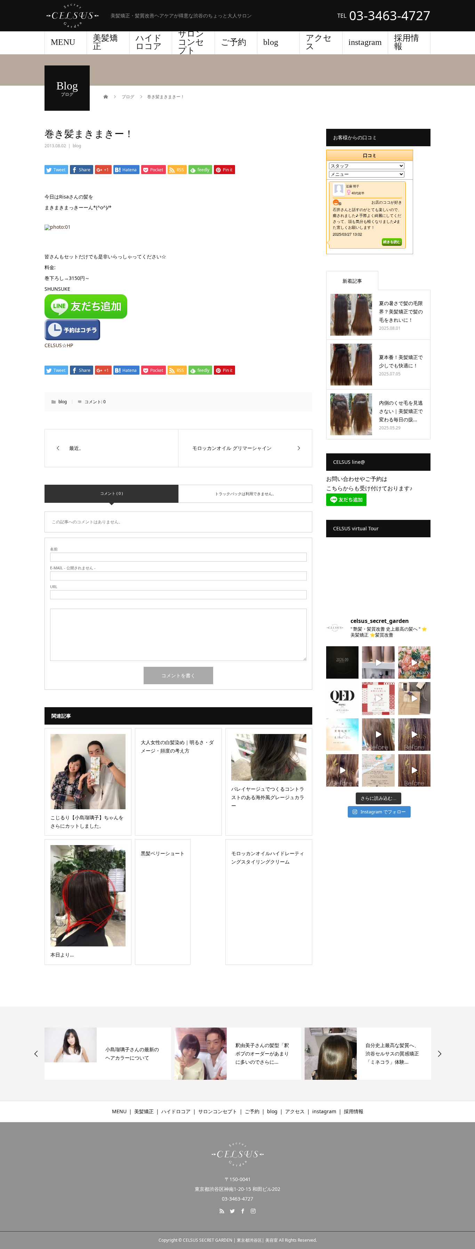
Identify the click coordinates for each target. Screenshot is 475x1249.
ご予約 (233, 42)
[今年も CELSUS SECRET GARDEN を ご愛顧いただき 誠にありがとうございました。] (378, 698)
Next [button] (439, 1053)
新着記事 (352, 281)
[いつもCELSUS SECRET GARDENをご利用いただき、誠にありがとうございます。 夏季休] (342, 734)
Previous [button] (36, 1053)
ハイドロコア (149, 42)
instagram (365, 42)
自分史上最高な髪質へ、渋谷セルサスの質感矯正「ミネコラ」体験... (392, 1053)
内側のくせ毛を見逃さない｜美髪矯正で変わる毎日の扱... (401, 411)
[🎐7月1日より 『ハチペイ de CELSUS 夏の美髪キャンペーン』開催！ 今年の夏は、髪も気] (378, 770)
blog (270, 42)
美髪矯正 (105, 42)
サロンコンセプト (191, 42)
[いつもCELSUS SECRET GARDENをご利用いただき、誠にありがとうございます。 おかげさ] (414, 662)
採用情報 (406, 42)
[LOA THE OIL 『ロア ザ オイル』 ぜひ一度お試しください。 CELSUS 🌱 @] (378, 662)
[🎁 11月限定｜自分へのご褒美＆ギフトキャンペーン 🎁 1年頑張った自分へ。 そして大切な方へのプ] (414, 698)
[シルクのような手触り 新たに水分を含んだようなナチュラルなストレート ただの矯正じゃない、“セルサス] (378, 734)
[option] (108, 1054)
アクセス (319, 42)
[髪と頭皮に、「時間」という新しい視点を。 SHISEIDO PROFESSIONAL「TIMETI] (342, 662)
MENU (63, 42)
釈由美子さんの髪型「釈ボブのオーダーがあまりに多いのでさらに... (262, 1053)
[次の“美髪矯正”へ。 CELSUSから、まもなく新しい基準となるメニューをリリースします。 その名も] (342, 698)
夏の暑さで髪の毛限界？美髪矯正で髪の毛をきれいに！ (401, 311)
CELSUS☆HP (59, 345)
